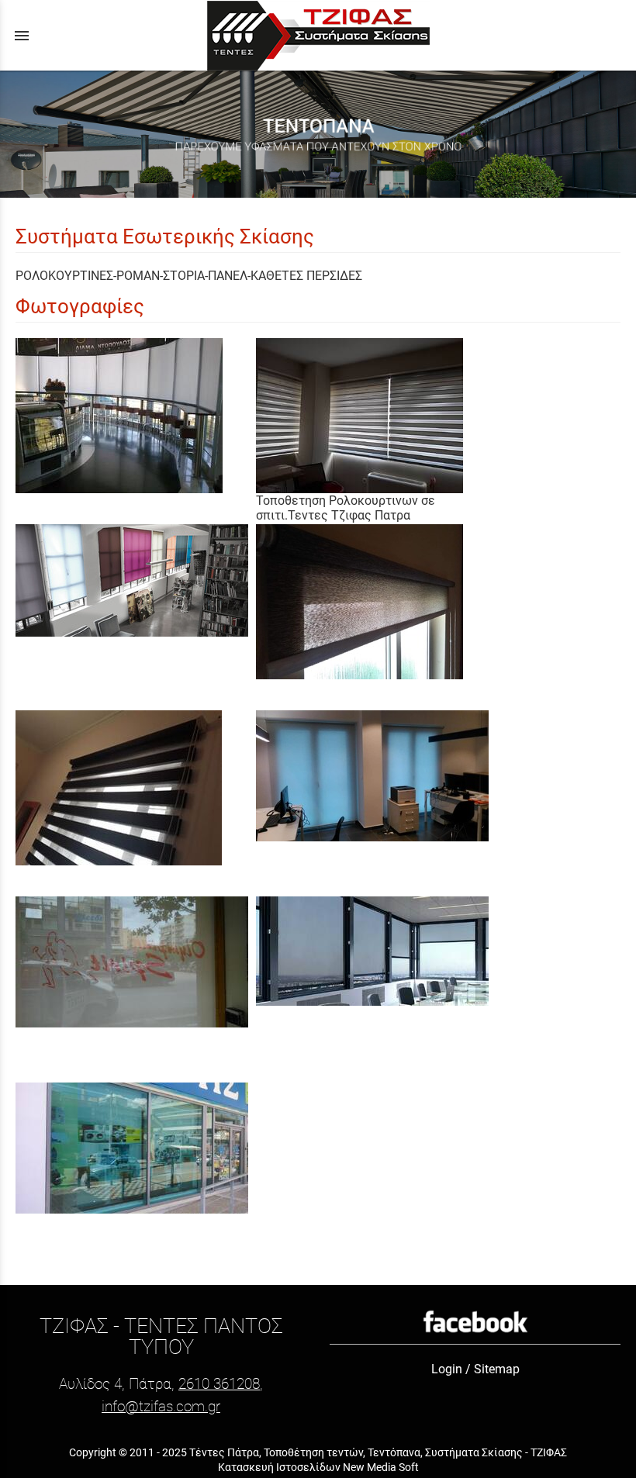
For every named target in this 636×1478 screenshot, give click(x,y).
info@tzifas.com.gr (161, 1406)
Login (446, 1369)
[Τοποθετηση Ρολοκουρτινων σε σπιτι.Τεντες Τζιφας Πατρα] (376, 415)
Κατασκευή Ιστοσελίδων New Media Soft (318, 1467)
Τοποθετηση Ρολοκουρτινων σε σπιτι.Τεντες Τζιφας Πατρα (345, 508)
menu (21, 35)
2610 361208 (219, 1384)
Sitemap (497, 1369)
